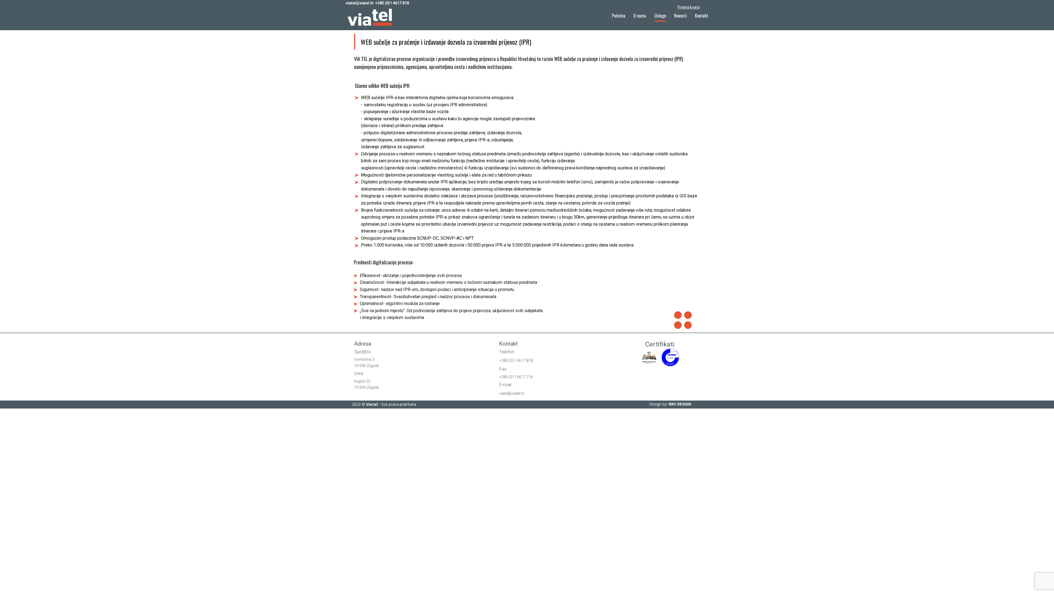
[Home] (371, 17)
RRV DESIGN (680, 404)
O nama (639, 15)
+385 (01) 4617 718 (516, 377)
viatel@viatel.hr (360, 3)
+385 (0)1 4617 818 (392, 3)
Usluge (660, 15)
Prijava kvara (688, 7)
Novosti (680, 15)
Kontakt (701, 15)
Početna (618, 15)
